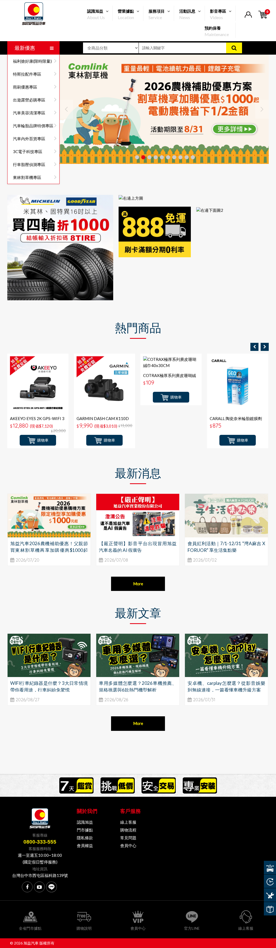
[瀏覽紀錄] (270, 881)
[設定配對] (270, 867)
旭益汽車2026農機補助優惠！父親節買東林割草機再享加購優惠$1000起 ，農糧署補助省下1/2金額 (49, 550)
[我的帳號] (248, 18)
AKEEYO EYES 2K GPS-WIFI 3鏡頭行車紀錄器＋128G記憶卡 (37, 421)
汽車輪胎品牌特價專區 (33, 125)
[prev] (254, 347)
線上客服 (128, 822)
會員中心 (128, 845)
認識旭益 (85, 822)
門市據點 (85, 829)
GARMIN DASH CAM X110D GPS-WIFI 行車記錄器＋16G (103, 421)
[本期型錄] (270, 908)
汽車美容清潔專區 (29, 112)
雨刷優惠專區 (25, 86)
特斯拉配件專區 (27, 74)
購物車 (43, 440)
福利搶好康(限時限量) (32, 61)
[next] (265, 347)
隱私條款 (85, 837)
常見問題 (128, 837)
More (138, 583)
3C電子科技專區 (27, 151)
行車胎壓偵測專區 (29, 164)
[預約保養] (270, 895)
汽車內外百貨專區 (29, 138)
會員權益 (85, 845)
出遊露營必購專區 (29, 99)
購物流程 (128, 829)
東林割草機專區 (27, 177)
